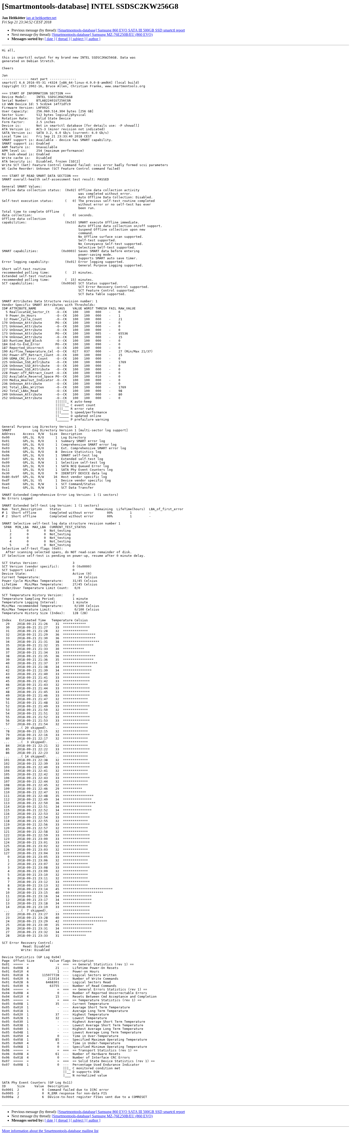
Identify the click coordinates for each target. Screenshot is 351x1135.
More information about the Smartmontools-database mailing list (50, 1131)
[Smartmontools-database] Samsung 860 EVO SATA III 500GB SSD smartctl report (121, 30)
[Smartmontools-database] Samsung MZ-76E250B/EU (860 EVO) (102, 34)
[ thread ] (63, 39)
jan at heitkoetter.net (41, 18)
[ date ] (50, 39)
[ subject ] (78, 39)
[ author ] (93, 39)
